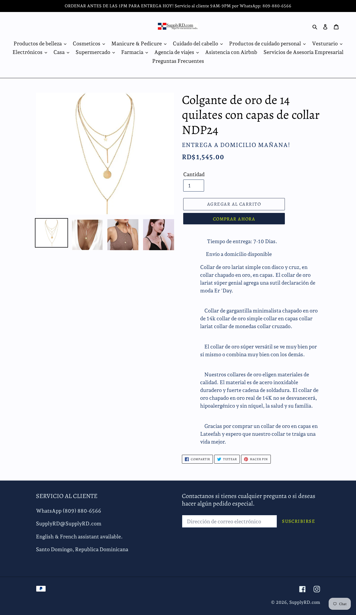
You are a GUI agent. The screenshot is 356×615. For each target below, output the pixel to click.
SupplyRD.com (304, 602)
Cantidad (194, 174)
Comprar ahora (234, 219)
